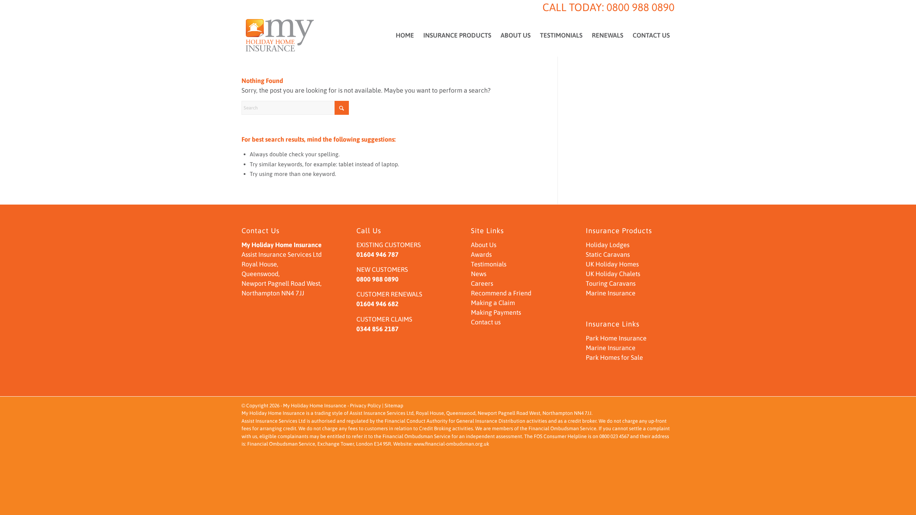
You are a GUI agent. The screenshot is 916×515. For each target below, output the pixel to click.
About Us (483, 245)
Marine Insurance (610, 293)
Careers (482, 283)
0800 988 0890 (640, 7)
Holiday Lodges (607, 245)
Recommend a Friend (501, 293)
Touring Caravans (610, 283)
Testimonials (488, 264)
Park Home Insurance (616, 338)
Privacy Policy (365, 405)
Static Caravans (608, 254)
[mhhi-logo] (280, 35)
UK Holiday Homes (612, 264)
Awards (481, 254)
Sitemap (394, 405)
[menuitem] (405, 35)
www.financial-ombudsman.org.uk (451, 444)
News (478, 274)
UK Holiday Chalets (613, 274)
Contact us (486, 322)
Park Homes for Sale (614, 357)
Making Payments (496, 312)
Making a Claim (493, 302)
